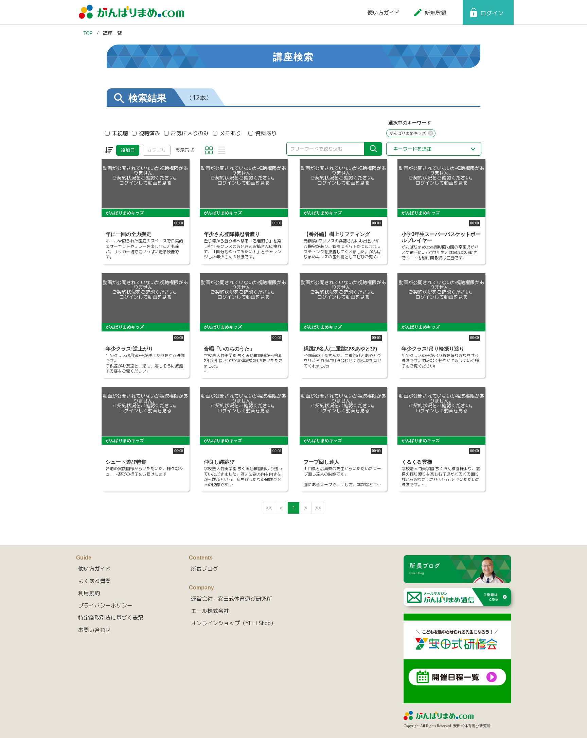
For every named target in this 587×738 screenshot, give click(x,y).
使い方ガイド (383, 12)
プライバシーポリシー (105, 605)
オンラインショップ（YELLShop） (233, 623)
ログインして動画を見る (145, 183)
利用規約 (89, 593)
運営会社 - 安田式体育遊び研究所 (231, 598)
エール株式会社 (210, 611)
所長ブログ (204, 568)
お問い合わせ (94, 630)
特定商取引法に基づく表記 (110, 617)
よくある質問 (94, 581)
